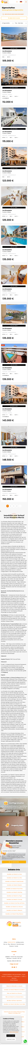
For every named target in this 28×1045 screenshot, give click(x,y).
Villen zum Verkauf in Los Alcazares (14, 993)
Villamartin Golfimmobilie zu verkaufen (14, 986)
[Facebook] (12, 967)
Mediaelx (16, 980)
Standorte (11, 946)
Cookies (23, 976)
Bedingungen (17, 976)
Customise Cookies (11, 1039)
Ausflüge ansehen (20, 942)
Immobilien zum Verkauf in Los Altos (14, 877)
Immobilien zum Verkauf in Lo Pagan (14, 895)
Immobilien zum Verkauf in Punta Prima (14, 888)
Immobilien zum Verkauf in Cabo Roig (14, 892)
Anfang (5, 942)
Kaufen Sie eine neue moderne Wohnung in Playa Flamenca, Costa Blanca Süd (14, 1012)
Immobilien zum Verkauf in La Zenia (14, 874)
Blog (9, 944)
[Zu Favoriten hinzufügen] (25, 28)
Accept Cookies (10, 1035)
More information (14, 1032)
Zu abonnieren (14, 862)
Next (25, 36)
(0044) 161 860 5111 (14, 960)
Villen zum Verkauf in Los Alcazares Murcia (14, 996)
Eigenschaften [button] (11, 942)
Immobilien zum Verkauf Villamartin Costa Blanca (14, 989)
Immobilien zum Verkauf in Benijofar (14, 885)
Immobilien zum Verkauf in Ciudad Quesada (14, 881)
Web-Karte (14, 978)
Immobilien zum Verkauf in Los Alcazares (14, 906)
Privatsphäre (9, 976)
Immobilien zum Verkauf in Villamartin (14, 910)
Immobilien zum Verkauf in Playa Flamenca (14, 913)
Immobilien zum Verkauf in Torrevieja (14, 899)
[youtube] (14, 967)
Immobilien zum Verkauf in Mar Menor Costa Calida (14, 1004)
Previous (2, 36)
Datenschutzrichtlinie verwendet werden (10, 856)
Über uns (5, 944)
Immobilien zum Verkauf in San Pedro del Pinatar (14, 903)
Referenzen (13, 944)
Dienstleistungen (20, 944)
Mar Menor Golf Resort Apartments (14, 1000)
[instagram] (16, 967)
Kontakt (16, 946)
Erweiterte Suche (14, 18)
